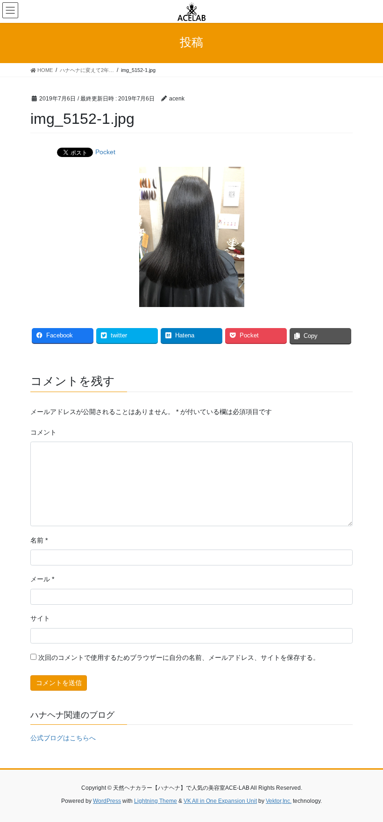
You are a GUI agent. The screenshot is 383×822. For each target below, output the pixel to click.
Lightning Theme (155, 801)
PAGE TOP (365, 788)
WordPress (107, 801)
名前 (39, 540)
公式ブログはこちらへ (63, 738)
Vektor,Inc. (278, 801)
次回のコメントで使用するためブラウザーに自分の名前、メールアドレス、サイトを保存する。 (178, 657)
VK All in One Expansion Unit (220, 801)
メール (42, 579)
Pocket (105, 152)
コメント (43, 432)
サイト (40, 618)
